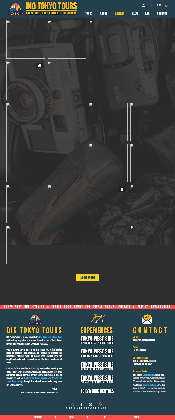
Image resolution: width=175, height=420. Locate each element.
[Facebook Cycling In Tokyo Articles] (81, 404)
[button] (89, 12)
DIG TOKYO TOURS (51, 6)
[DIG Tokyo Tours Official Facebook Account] (151, 5)
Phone (135, 347)
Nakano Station (149, 385)
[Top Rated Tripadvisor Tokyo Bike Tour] (159, 5)
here (56, 392)
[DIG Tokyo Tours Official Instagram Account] (143, 5)
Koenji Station (148, 374)
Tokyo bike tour (44, 337)
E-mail (135, 336)
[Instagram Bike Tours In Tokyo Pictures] (72, 404)
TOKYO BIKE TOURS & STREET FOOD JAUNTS (51, 13)
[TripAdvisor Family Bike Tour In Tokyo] (90, 404)
